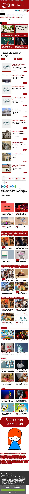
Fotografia (5, 233)
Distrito (19, 58)
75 (17, 179)
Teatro (15, 233)
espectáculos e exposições (6, 19)
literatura (3, 20)
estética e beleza (12, 17)
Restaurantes (9, 265)
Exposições (10, 235)
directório (5, 22)
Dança (19, 233)
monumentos (19, 15)
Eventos (3, 201)
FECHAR (13, 490)
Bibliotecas (3, 455)
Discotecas (17, 453)
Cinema (10, 233)
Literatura (3, 235)
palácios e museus (4, 17)
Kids (2, 388)
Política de (13, 492)
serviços (7, 20)
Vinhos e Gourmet (6, 267)
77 (24, 179)
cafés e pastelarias (15, 14)
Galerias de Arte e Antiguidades (15, 462)
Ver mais (25, 71)
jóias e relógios (19, 17)
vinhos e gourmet (23, 14)
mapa (9, 22)
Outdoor (3, 328)
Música (24, 233)
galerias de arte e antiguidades (18, 19)
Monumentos (21, 455)
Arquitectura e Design (10, 232)
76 (20, 179)
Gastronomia (16, 267)
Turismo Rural (13, 297)
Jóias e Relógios (16, 460)
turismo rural (3, 15)
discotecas (15, 20)
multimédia (13, 22)
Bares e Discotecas (18, 265)
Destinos (20, 297)
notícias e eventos (19, 22)
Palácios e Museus (12, 455)
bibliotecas (14, 15)
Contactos (3, 474)
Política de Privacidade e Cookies (13, 474)
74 (13, 179)
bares (11, 20)
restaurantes (8, 14)
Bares (12, 453)
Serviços (3, 460)
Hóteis (7, 297)
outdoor (9, 15)
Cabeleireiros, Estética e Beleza (15, 458)
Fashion (3, 358)
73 (10, 179)
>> (6, 182)
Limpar (3, 58)
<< (3, 179)
